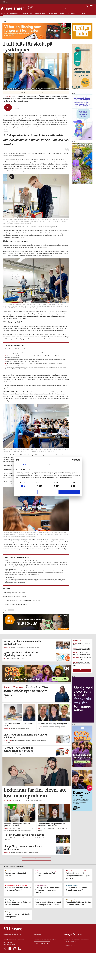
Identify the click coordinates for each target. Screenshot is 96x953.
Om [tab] (70, 464)
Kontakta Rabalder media (42, 943)
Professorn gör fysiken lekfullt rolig (14, 593)
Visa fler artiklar (36, 859)
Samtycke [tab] (25, 464)
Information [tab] (48, 464)
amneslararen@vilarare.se (9, 944)
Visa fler (82, 670)
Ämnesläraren (14, 13)
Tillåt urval (48, 492)
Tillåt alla (69, 492)
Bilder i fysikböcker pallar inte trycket (14, 596)
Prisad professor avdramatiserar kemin (15, 604)
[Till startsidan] (5, 2)
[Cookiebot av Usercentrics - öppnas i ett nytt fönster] (73, 460)
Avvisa (26, 492)
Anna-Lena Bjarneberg (20, 107)
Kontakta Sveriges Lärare (72, 945)
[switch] (39, 486)
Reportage (11, 610)
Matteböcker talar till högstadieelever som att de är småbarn (21, 600)
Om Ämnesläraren (8, 942)
